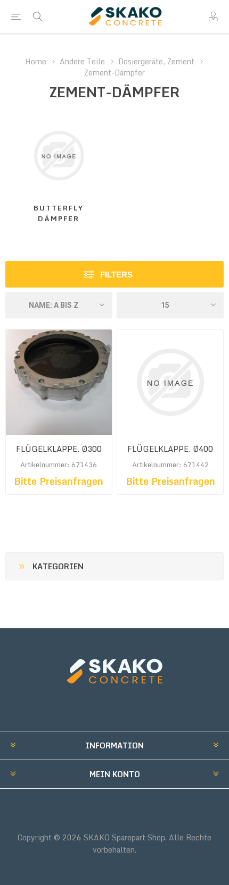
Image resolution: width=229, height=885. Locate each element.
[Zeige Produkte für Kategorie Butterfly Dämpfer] (58, 155)
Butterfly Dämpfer (59, 213)
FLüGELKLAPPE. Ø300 (59, 449)
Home (35, 61)
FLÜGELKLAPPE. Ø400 (170, 449)
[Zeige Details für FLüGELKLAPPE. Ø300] (59, 382)
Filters (116, 274)
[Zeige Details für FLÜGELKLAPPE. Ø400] (170, 382)
